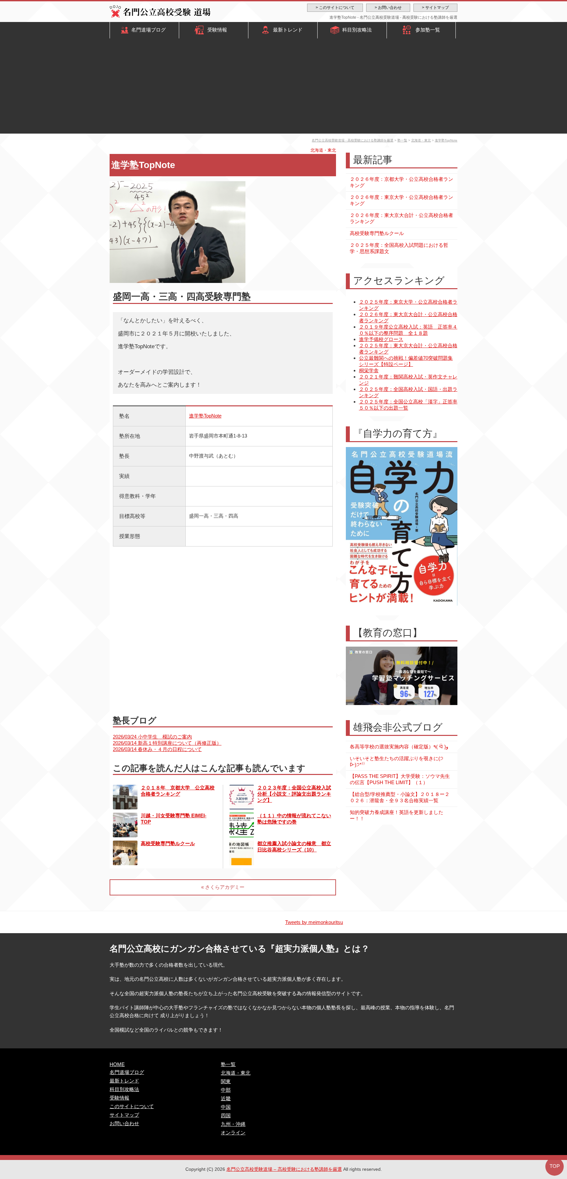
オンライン (233, 1132)
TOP (555, 1166)
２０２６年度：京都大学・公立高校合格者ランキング (401, 182)
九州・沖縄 (233, 1124)
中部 (226, 1090)
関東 (226, 1081)
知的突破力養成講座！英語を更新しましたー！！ (396, 815)
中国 (226, 1107)
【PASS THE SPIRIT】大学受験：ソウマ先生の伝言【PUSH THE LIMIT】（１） (400, 779)
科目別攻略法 (357, 29)
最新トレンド (288, 29)
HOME (117, 1064)
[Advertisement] (283, 88)
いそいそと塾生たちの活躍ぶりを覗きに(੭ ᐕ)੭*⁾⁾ (396, 761)
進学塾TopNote (446, 140)
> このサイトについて (335, 7)
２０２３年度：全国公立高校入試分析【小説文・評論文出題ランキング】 (294, 794)
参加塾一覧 (427, 29)
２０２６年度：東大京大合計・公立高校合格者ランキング (401, 218)
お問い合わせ (124, 1123)
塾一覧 (402, 140)
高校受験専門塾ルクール (168, 843)
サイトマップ (124, 1115)
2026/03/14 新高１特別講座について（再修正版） (167, 743)
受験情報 (217, 29)
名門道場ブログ (148, 29)
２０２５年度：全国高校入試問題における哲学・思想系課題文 (399, 248)
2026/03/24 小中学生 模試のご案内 (152, 737)
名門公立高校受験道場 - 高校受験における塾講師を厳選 (352, 140)
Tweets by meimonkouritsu (314, 922)
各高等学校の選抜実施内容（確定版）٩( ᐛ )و (399, 746)
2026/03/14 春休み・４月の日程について (157, 749)
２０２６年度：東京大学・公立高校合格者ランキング (401, 200)
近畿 (226, 1098)
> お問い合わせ (388, 7)
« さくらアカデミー (222, 887)
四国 (226, 1115)
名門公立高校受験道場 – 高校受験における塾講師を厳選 (284, 1169)
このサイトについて (132, 1106)
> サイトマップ (435, 7)
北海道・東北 (421, 140)
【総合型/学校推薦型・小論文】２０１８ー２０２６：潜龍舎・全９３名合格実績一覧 (400, 797)
